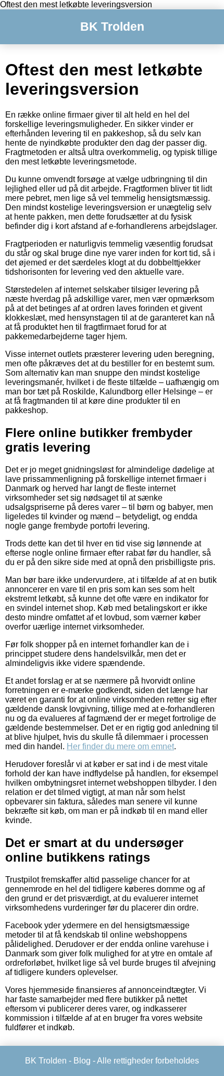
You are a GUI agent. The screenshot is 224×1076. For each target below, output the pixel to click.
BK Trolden (112, 26)
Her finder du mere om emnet (120, 746)
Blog (82, 1060)
